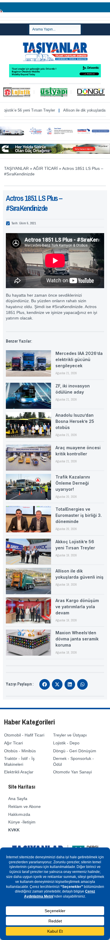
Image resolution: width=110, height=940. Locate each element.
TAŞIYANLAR (16, 168)
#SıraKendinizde (67, 306)
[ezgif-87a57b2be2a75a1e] (55, 10)
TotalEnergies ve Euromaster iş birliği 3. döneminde (78, 515)
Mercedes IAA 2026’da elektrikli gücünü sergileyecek (79, 359)
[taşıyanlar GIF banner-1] (55, 134)
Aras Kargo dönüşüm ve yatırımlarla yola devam (77, 606)
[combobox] (55, 29)
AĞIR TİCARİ (45, 168)
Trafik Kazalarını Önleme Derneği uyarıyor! (72, 483)
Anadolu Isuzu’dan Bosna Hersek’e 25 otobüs (74, 421)
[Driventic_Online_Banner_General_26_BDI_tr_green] (55, 76)
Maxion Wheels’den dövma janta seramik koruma (77, 638)
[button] (44, 684)
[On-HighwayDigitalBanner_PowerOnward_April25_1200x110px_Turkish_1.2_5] (55, 152)
